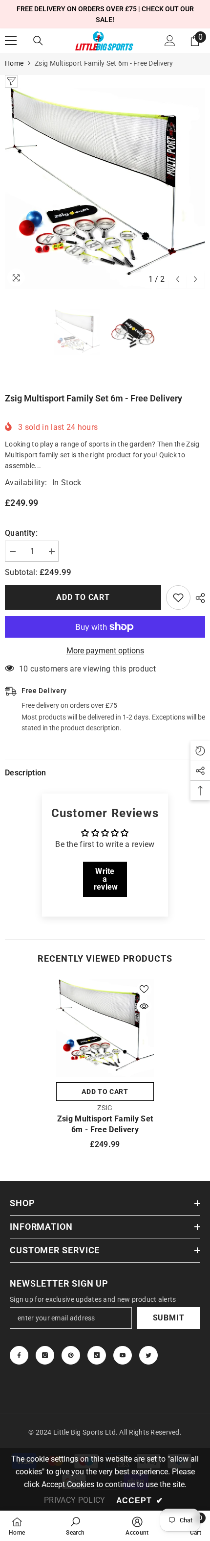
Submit (169, 1317)
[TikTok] (96, 1355)
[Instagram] (45, 1355)
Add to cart (83, 597)
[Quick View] (144, 1006)
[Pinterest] (71, 1355)
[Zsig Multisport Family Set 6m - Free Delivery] (105, 1028)
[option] (105, 188)
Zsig (104, 1108)
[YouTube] (122, 1355)
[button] (177, 279)
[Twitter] (148, 1355)
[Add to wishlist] (178, 597)
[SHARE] (197, 598)
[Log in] (170, 40)
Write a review (106, 879)
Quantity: (21, 533)
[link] (75, 1526)
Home (14, 63)
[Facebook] (19, 1355)
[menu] (11, 41)
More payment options (105, 650)
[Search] (38, 41)
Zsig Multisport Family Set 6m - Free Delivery (105, 1124)
